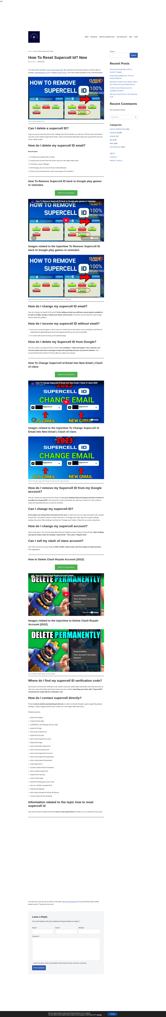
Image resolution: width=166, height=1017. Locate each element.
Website (81, 928)
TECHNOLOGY (122, 37)
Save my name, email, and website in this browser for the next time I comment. (60, 963)
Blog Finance (62, 72)
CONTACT (113, 157)
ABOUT (112, 153)
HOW (136, 37)
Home (30, 51)
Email (57, 928)
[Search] (135, 117)
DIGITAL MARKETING (107, 37)
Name (34, 928)
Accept (112, 1014)
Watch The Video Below (66, 193)
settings (99, 1015)
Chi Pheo (33, 62)
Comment (36, 936)
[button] (135, 117)
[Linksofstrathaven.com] (34, 37)
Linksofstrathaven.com (41, 72)
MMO (86, 37)
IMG (130, 37)
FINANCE (93, 37)
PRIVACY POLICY (116, 160)
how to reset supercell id (55, 70)
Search (112, 51)
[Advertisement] (57, 16)
